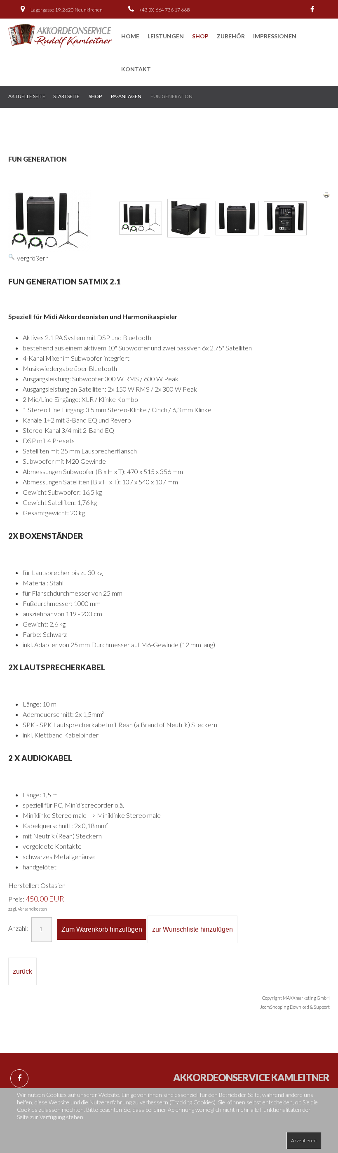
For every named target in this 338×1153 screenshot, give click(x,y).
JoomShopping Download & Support (295, 1007)
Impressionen (274, 36)
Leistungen (166, 36)
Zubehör (231, 36)
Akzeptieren (304, 1140)
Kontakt (136, 69)
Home (130, 36)
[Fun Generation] (140, 218)
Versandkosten (32, 908)
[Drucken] (326, 194)
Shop (200, 36)
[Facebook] (312, 9)
